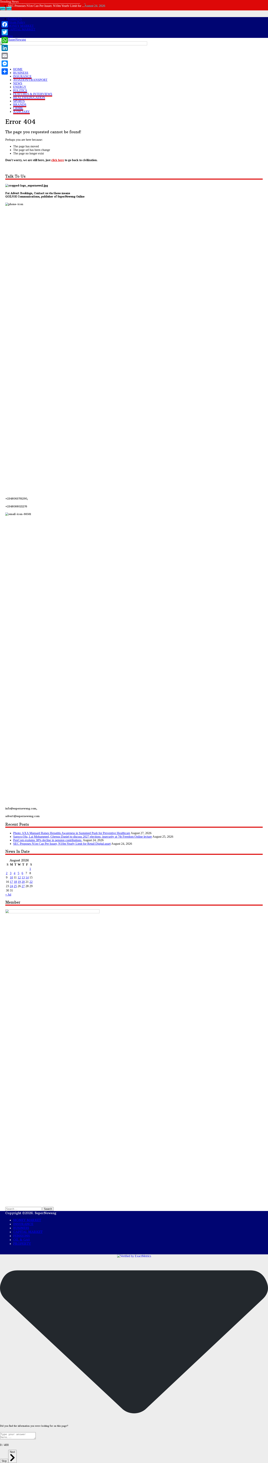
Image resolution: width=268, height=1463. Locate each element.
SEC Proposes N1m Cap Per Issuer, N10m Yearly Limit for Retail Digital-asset (62, 843)
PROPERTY (22, 1244)
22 (31, 881)
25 (15, 886)
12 (19, 877)
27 (23, 886)
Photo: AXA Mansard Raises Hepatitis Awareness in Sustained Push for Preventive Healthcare (71, 833)
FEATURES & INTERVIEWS (32, 94)
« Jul (8, 894)
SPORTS (19, 101)
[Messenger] (5, 64)
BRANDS (19, 104)
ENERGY (19, 87)
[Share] (5, 71)
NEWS (17, 83)
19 (19, 881)
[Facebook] (5, 24)
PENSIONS (21, 1236)
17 (11, 881)
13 (23, 877)
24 (11, 886)
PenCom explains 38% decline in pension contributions (47, 840)
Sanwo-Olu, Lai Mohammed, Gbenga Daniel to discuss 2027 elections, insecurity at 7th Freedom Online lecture (82, 836)
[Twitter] (5, 32)
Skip (4, 1460)
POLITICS (20, 90)
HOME (18, 69)
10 (11, 877)
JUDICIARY (21, 111)
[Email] (5, 56)
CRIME (18, 108)
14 (27, 877)
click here (57, 160)
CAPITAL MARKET (21, 29)
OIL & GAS (21, 1240)
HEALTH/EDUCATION (29, 97)
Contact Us (15, 18)
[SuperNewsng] (15, 39)
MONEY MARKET (21, 25)
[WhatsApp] (5, 40)
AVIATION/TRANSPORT (30, 79)
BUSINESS (20, 72)
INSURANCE (22, 76)
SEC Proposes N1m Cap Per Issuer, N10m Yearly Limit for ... (46, 5)
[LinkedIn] (5, 48)
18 (15, 881)
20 (23, 881)
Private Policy (16, 22)
